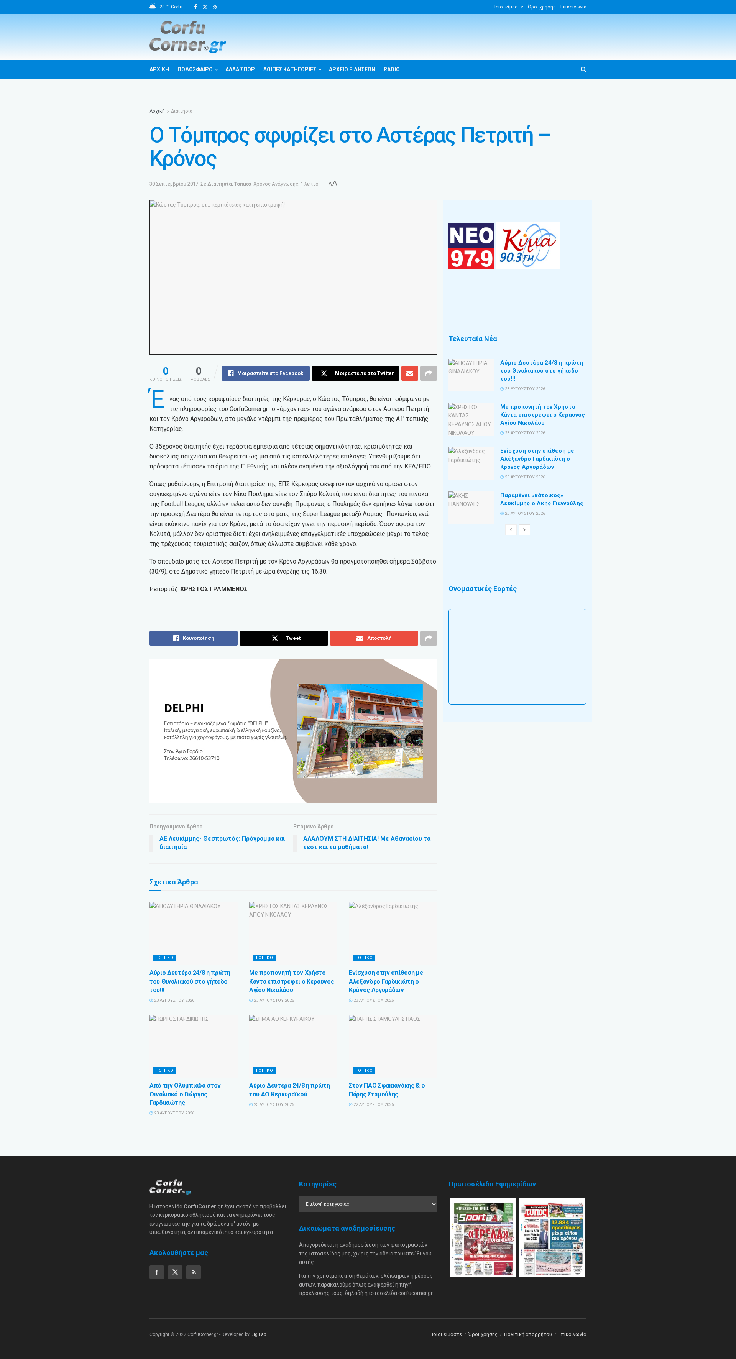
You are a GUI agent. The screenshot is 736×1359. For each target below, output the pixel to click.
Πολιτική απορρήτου (528, 1334)
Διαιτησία (181, 111)
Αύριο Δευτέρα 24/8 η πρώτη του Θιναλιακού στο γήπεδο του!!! (190, 981)
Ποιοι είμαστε (508, 7)
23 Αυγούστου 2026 (173, 1000)
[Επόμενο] (524, 529)
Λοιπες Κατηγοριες (289, 69)
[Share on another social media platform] (428, 373)
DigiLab (258, 1334)
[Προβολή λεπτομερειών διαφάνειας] (293, 731)
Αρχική (157, 111)
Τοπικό (242, 184)
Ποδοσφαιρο (195, 69)
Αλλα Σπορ (240, 69)
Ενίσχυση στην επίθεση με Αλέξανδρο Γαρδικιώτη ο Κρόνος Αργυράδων (386, 981)
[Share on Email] (409, 373)
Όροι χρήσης (542, 7)
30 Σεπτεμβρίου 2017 (174, 184)
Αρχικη (159, 69)
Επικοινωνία (573, 7)
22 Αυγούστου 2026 (373, 1104)
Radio (392, 69)
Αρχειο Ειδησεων (352, 69)
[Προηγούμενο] (511, 529)
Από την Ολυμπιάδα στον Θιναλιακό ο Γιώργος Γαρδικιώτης (185, 1094)
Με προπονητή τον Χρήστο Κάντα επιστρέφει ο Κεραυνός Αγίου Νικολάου (291, 981)
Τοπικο (165, 957)
